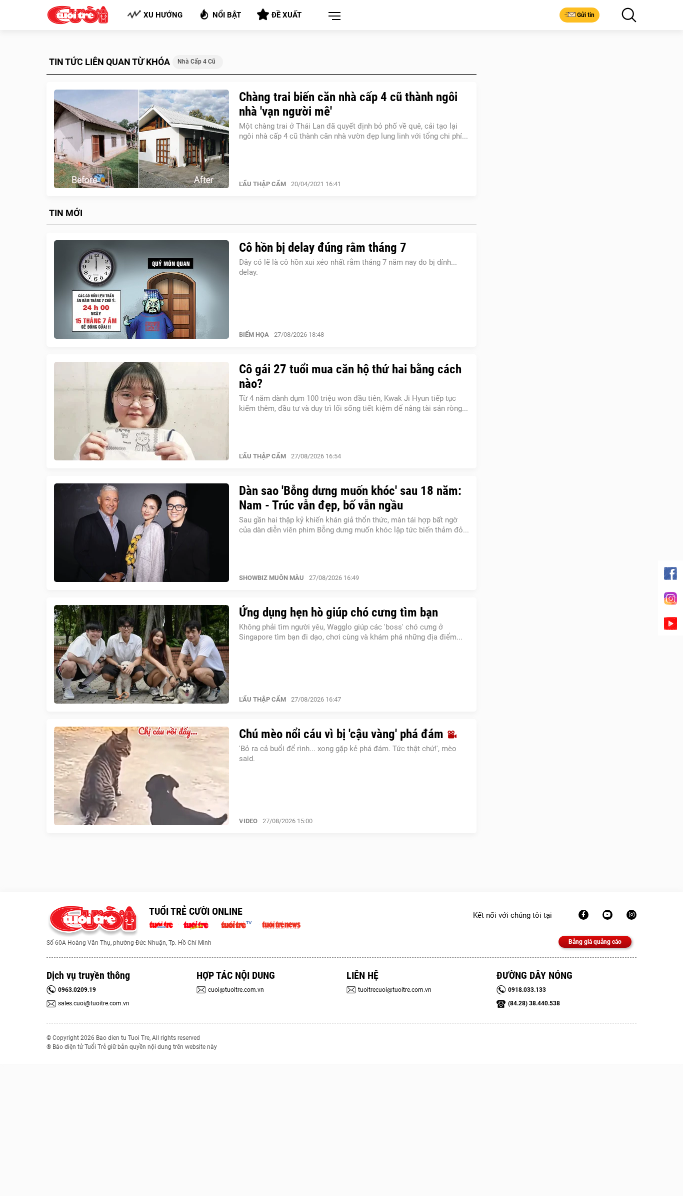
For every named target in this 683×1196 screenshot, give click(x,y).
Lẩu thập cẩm (262, 184)
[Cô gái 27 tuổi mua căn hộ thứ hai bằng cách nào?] (141, 411)
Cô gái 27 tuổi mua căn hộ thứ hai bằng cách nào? (350, 376)
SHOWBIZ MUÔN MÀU (271, 577)
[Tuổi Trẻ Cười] (631, 915)
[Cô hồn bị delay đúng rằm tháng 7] (141, 289)
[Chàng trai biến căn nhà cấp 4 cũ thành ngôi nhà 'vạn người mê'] (141, 139)
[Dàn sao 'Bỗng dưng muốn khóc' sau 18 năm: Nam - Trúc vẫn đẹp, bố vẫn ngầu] (141, 532)
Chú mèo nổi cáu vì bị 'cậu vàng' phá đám (342, 734)
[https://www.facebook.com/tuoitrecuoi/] (583, 915)
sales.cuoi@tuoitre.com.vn (94, 1003)
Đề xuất (287, 15)
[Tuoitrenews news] (281, 923)
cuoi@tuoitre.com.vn (236, 989)
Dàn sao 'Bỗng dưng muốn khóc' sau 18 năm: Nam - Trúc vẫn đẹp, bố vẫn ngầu (350, 497)
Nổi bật (226, 15)
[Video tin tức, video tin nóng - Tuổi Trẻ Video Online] (240, 923)
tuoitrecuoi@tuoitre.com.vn (395, 989)
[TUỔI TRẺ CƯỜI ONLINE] (92, 921)
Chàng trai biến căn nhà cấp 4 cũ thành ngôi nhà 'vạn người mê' (348, 104)
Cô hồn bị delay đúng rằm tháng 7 (322, 247)
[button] (332, 16)
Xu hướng (163, 15)
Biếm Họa (254, 334)
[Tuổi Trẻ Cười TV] (607, 915)
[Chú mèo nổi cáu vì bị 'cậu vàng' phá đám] (141, 776)
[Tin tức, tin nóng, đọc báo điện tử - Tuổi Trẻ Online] (163, 923)
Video (248, 821)
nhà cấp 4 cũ (197, 61)
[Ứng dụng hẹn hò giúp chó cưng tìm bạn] (141, 654)
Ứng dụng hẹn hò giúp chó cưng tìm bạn (338, 612)
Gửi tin (585, 15)
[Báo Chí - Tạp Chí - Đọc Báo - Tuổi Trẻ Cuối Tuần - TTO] (200, 923)
